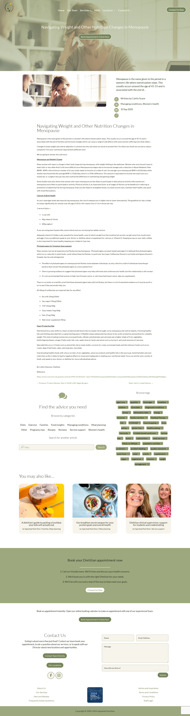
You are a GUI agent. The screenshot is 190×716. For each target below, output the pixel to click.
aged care (121, 402)
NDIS (97, 10)
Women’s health (96, 429)
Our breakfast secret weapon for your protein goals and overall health (95, 523)
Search (101, 447)
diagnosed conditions (154, 407)
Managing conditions (131, 103)
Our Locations (55, 665)
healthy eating (153, 428)
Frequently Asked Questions (41, 700)
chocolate (135, 407)
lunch (128, 438)
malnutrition (142, 438)
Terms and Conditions (148, 692)
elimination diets (141, 412)
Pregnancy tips (37, 429)
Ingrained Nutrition (32, 529)
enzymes (121, 417)
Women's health (151, 103)
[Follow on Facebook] (50, 675)
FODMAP (133, 423)
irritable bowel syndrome (145, 433)
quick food (121, 454)
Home (61, 10)
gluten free (137, 428)
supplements (160, 454)
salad (135, 454)
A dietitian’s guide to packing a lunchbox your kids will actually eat (41, 523)
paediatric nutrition (151, 443)
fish (122, 423)
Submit (163, 675)
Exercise (33, 425)
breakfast (162, 402)
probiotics (121, 448)
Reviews (62, 429)
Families (44, 425)
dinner (125, 412)
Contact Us (124, 10)
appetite (134, 402)
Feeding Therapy (158, 417)
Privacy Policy (148, 696)
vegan (123, 459)
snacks (146, 454)
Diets (23, 425)
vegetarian (136, 459)
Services (84, 10)
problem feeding (138, 448)
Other (24, 429)
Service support (78, 429)
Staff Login (148, 700)
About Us (41, 688)
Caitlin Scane (138, 98)
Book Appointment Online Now (95, 37)
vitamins (150, 459)
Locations (108, 10)
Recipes (52, 429)
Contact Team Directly (55, 656)
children (122, 407)
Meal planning (98, 425)
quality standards (158, 448)
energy (157, 412)
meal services (159, 438)
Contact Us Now (176, 10)
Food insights (57, 425)
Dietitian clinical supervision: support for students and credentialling (148, 523)
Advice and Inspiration (148, 688)
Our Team (72, 10)
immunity (124, 433)
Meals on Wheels (130, 443)
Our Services (41, 692)
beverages (147, 402)
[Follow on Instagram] (58, 675)
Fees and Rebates (41, 696)
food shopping (150, 423)
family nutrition (137, 417)
